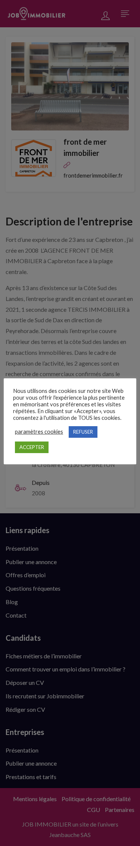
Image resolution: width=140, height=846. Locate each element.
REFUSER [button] (83, 432)
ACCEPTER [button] (31, 447)
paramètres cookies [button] (39, 431)
